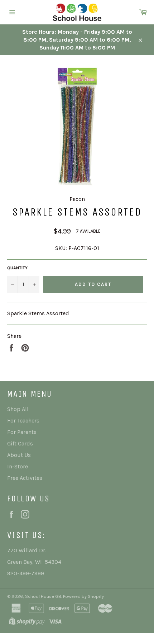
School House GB (43, 596)
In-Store (17, 466)
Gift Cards (20, 443)
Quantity (17, 267)
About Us (19, 455)
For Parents (22, 432)
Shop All (18, 409)
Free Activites (24, 477)
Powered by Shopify (83, 596)
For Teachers (23, 420)
